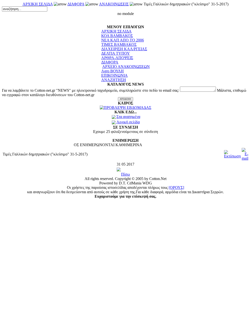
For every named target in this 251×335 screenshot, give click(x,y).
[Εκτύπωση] (232, 153)
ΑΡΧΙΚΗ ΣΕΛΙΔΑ (38, 4)
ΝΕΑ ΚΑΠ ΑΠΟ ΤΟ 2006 (122, 40)
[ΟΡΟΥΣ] (176, 187)
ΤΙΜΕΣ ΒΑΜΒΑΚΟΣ (119, 44)
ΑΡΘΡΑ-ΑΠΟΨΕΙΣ (117, 58)
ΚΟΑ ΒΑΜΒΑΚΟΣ (117, 36)
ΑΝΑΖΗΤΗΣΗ (113, 80)
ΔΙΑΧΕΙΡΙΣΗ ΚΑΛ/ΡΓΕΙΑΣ (124, 49)
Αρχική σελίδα (128, 122)
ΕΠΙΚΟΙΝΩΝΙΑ (114, 75)
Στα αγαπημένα (128, 117)
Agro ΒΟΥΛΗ (112, 71)
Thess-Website (53, 205)
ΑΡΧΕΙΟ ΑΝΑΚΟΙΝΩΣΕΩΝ (126, 66)
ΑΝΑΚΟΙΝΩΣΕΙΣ (114, 4)
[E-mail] (245, 153)
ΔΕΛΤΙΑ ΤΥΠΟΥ (115, 53)
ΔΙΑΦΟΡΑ (75, 4)
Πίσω (125, 174)
